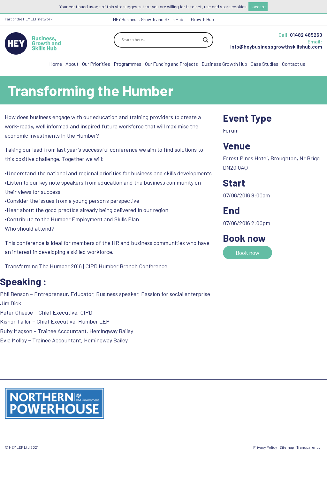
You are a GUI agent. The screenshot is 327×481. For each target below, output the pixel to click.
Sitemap (286, 447)
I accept (258, 6)
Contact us (293, 64)
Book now (247, 252)
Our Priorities (96, 64)
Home (55, 64)
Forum (231, 130)
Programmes (127, 64)
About (72, 64)
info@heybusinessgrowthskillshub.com (276, 46)
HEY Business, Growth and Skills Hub (148, 19)
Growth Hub (202, 19)
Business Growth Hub (224, 64)
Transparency (308, 447)
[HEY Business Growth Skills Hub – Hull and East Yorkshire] (33, 43)
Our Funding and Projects (171, 64)
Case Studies (264, 64)
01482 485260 (306, 35)
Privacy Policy (265, 447)
